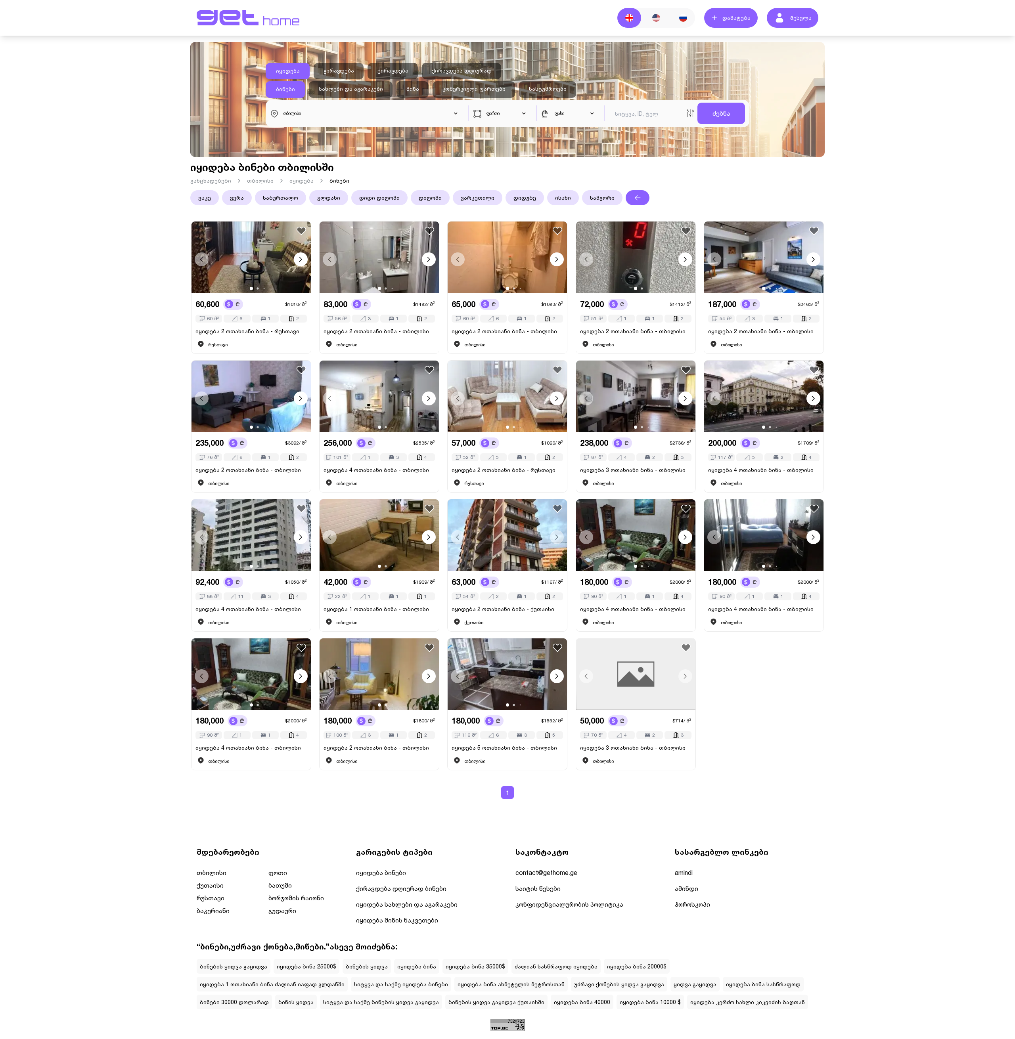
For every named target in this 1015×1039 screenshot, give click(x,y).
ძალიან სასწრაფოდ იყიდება (556, 966)
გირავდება (339, 70)
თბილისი (260, 180)
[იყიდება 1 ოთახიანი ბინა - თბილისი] (379, 535)
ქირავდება (392, 70)
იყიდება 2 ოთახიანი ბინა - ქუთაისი (503, 608)
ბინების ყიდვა (367, 966)
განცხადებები (210, 180)
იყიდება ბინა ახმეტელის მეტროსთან (511, 984)
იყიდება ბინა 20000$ (636, 966)
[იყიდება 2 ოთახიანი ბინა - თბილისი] (379, 257)
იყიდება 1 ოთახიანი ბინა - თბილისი (376, 608)
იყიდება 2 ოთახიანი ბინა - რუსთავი (247, 331)
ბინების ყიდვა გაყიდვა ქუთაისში (496, 1002)
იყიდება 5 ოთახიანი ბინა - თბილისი (504, 747)
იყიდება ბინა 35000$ (475, 966)
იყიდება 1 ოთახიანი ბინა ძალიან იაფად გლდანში (272, 984)
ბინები (285, 89)
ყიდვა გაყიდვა (695, 984)
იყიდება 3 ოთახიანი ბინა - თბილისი (633, 469)
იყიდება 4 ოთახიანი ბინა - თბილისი (376, 469)
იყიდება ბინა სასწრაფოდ (763, 984)
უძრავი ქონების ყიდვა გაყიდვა (619, 984)
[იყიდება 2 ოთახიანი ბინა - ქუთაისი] (507, 535)
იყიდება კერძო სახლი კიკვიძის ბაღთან (747, 1002)
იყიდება (288, 71)
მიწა (412, 89)
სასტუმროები (548, 89)
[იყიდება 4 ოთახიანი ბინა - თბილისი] (379, 396)
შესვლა (801, 17)
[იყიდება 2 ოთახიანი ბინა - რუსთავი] (251, 257)
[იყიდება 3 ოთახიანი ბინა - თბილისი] (635, 396)
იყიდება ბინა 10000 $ (650, 1002)
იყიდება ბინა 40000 (582, 1002)
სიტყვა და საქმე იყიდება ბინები (401, 984)
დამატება (736, 17)
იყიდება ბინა (416, 966)
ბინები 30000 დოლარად (234, 1002)
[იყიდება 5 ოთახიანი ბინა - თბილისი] (507, 674)
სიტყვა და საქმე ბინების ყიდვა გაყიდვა (381, 1002)
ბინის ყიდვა (296, 1002)
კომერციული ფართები (474, 89)
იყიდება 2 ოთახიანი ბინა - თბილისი (376, 331)
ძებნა (721, 113)
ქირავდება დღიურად (462, 70)
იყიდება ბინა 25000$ (306, 966)
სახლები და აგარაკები (351, 89)
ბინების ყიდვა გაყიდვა (233, 966)
